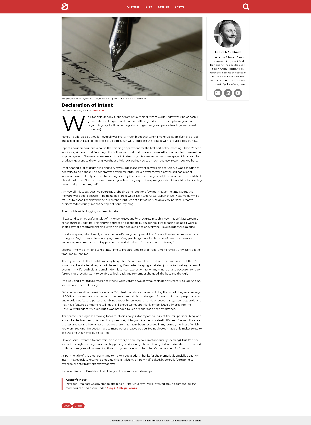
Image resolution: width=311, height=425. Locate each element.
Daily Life (98, 110)
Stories (163, 6)
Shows (179, 6)
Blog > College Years (121, 388)
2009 (67, 405)
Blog (148, 6)
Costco (78, 405)
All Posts (133, 6)
